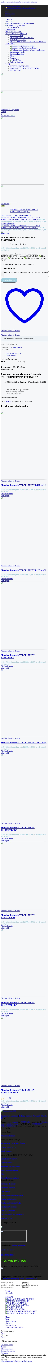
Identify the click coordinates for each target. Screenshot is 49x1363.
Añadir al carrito (9, 280)
